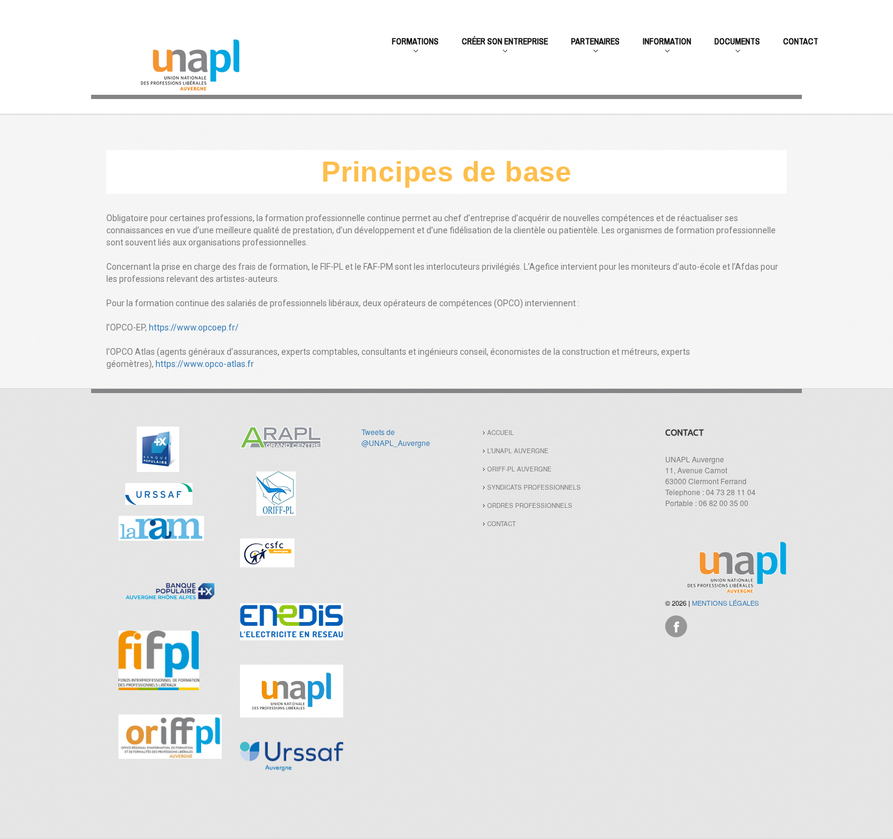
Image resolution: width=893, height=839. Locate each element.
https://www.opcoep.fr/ (194, 327)
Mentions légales (725, 603)
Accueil (500, 432)
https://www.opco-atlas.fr (205, 364)
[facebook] (676, 625)
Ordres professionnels (529, 505)
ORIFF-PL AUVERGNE (519, 469)
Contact (800, 41)
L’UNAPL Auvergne (518, 451)
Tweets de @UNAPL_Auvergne (395, 437)
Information (661, 48)
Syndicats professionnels (534, 487)
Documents (731, 48)
